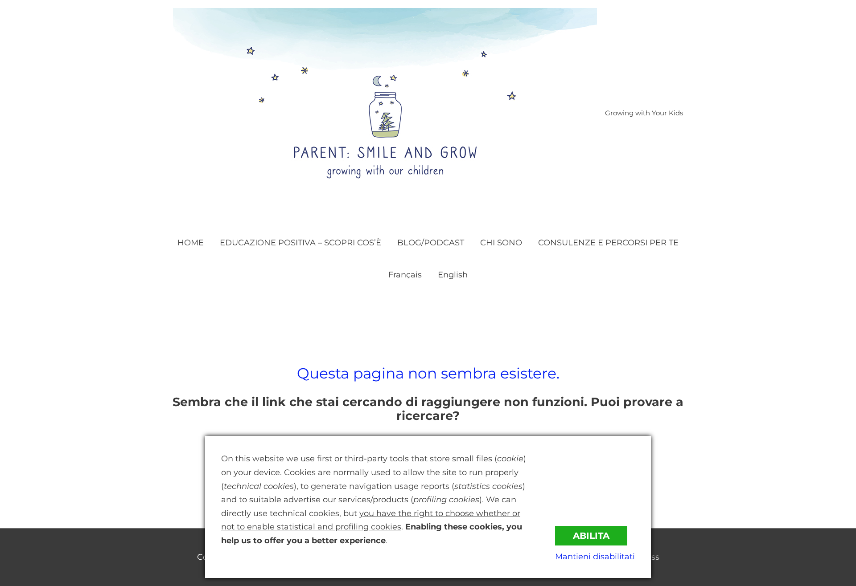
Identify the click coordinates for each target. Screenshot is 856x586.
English (453, 275)
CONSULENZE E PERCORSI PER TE (608, 243)
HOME (190, 243)
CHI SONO (501, 243)
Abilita (591, 535)
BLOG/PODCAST (430, 243)
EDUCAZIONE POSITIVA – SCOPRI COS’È (300, 243)
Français (405, 275)
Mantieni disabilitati (595, 557)
